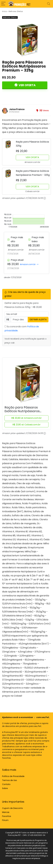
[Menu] (3, 4)
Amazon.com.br (28, 264)
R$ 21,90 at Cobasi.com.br (26, 424)
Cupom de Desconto (12, 808)
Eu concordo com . (22, 328)
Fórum (5, 820)
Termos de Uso (9, 780)
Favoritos (6, 816)
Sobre (5, 788)
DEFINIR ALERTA (38, 319)
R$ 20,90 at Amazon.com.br (26, 418)
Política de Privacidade (13, 776)
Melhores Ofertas (16, 11)
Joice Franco (17, 109)
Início (4, 11)
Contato (6, 784)
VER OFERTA (27, 85)
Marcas (5, 812)
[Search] (48, 4)
